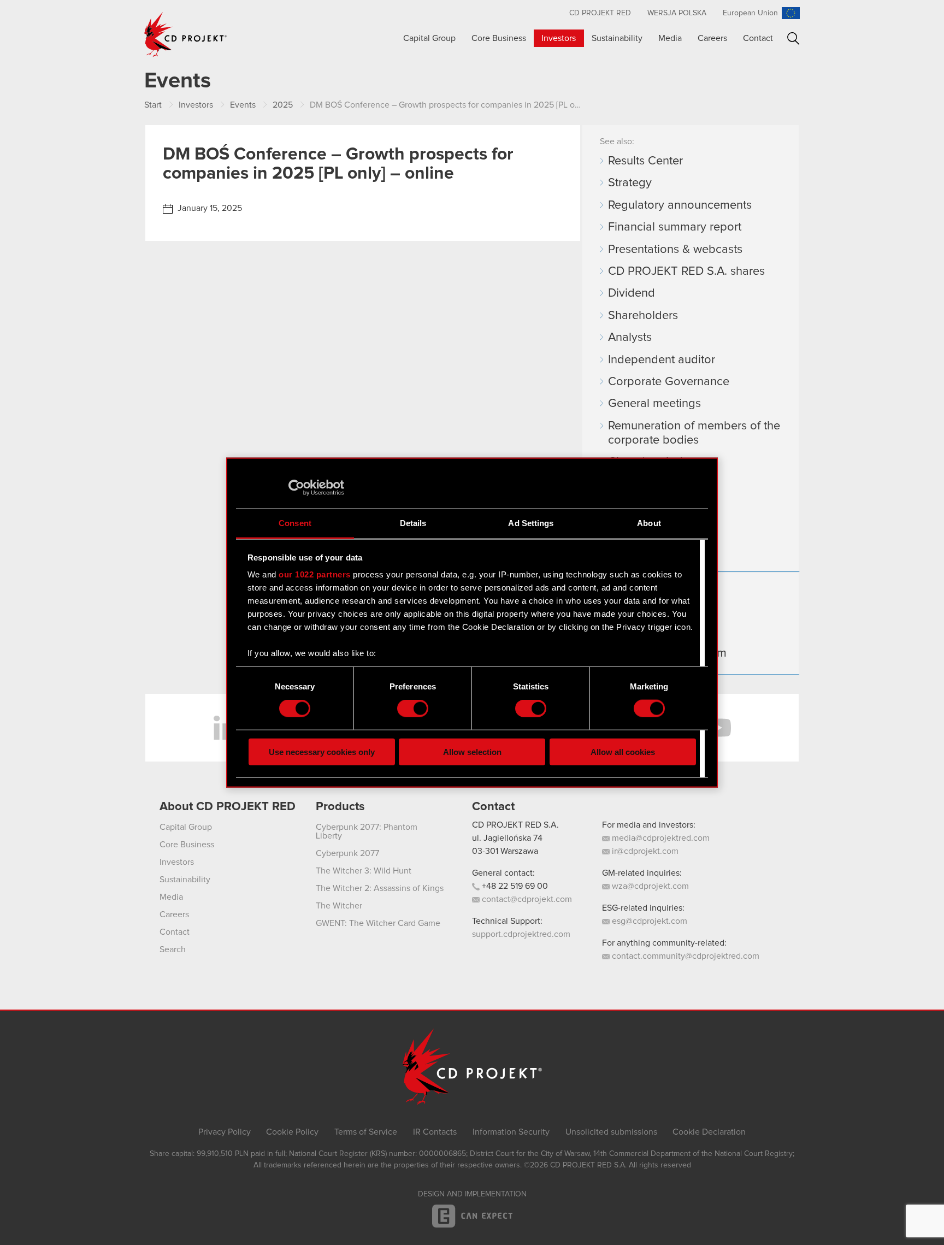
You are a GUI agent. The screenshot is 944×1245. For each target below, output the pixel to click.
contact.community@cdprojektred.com (684, 956)
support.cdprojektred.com (521, 934)
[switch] (412, 708)
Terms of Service (365, 1132)
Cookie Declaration (709, 1132)
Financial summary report (674, 227)
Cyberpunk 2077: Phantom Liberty (366, 831)
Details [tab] (413, 522)
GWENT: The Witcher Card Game (378, 923)
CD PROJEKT (185, 34)
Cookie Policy (292, 1132)
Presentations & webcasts (675, 250)
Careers (712, 38)
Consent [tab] (295, 522)
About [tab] (649, 522)
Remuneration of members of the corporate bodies (694, 433)
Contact (758, 38)
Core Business (498, 38)
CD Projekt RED (600, 13)
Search (793, 38)
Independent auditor (661, 360)
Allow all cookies (623, 751)
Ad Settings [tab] (530, 522)
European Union (750, 13)
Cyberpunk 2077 (347, 853)
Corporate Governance (668, 382)
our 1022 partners (315, 574)
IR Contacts (435, 1132)
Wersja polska (676, 13)
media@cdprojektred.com (660, 838)
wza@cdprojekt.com (649, 886)
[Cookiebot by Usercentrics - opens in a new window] (296, 488)
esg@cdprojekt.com (648, 921)
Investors (558, 38)
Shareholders (643, 316)
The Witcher (339, 905)
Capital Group (429, 38)
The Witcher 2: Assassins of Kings (380, 888)
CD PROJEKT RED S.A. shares (686, 271)
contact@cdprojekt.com (526, 899)
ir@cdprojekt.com (644, 851)
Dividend (631, 293)
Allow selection (472, 751)
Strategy (630, 183)
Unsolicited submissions (611, 1132)
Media (670, 38)
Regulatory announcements (680, 205)
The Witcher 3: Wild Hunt (363, 870)
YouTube (718, 728)
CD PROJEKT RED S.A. (515, 825)
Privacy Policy (224, 1132)
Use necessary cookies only (322, 751)
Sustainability (617, 38)
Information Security (511, 1132)
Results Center (645, 161)
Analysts (630, 338)
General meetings (654, 404)
